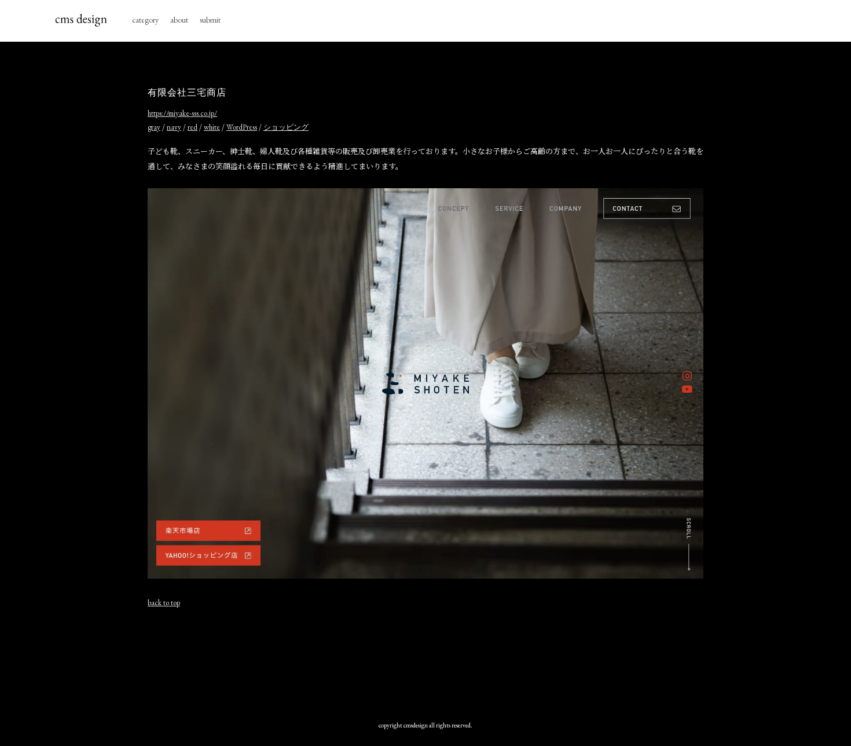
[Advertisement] (425, 658)
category (145, 19)
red (192, 127)
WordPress (241, 127)
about (179, 19)
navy (174, 127)
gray (154, 127)
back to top (164, 603)
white (212, 127)
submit (210, 19)
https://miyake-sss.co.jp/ (182, 113)
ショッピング (286, 127)
